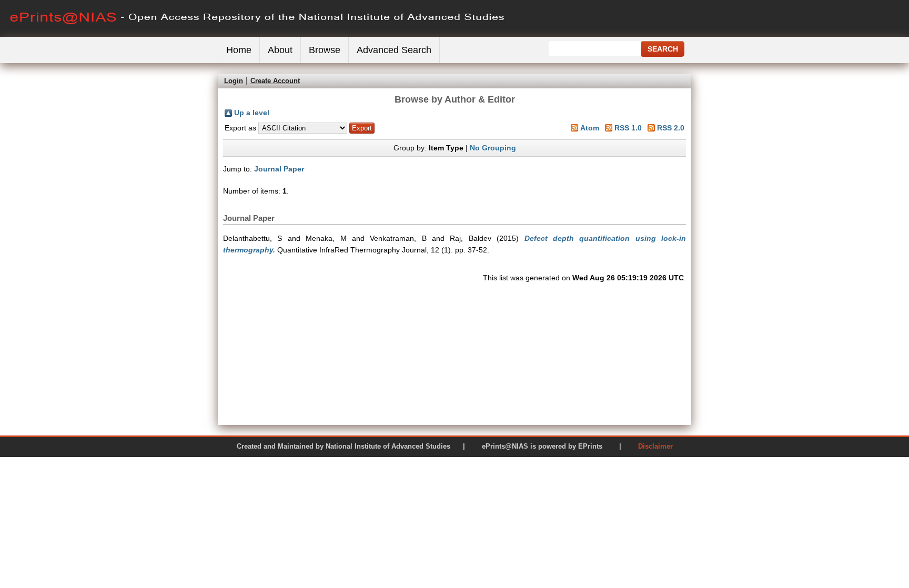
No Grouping (493, 148)
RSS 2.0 (670, 128)
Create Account (275, 81)
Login (233, 81)
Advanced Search (394, 50)
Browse (324, 50)
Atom (589, 128)
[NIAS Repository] (258, 34)
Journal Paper (279, 169)
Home (238, 50)
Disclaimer (655, 446)
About (280, 50)
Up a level (251, 112)
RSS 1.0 (628, 128)
